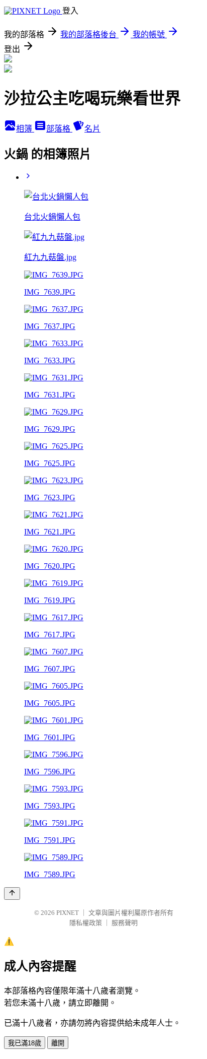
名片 (92, 128)
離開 (57, 1043)
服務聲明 (125, 922)
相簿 (25, 128)
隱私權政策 (85, 922)
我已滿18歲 (24, 1043)
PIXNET (67, 912)
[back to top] (12, 893)
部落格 (59, 128)
